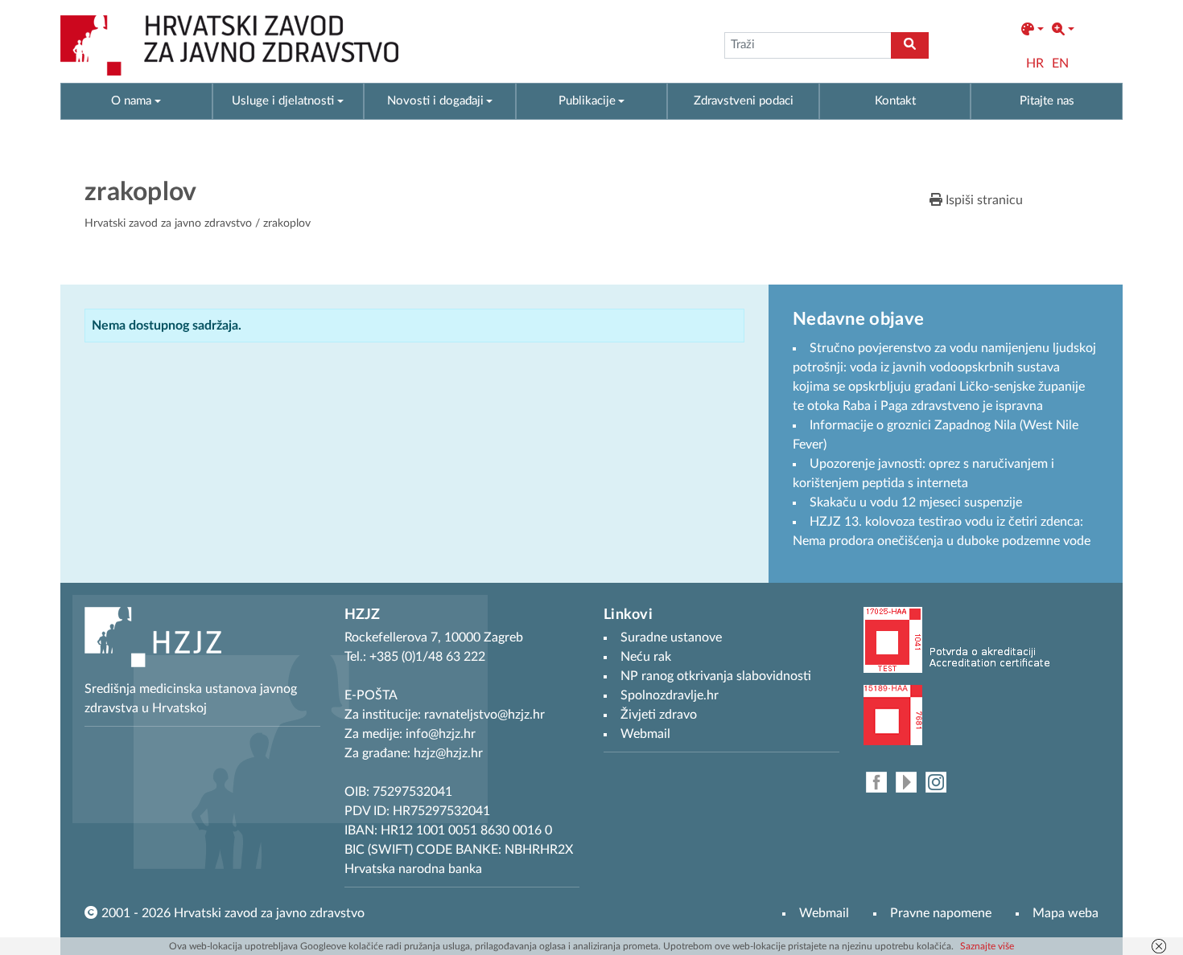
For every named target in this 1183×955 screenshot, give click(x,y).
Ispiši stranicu (982, 200)
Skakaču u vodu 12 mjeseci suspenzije (916, 502)
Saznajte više (987, 946)
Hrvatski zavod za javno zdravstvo (168, 223)
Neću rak (645, 656)
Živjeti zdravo (658, 714)
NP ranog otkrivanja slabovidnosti (715, 676)
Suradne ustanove (671, 637)
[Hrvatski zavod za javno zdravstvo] (229, 45)
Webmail (824, 913)
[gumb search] (910, 45)
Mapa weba (1065, 913)
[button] (1032, 29)
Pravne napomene (940, 913)
